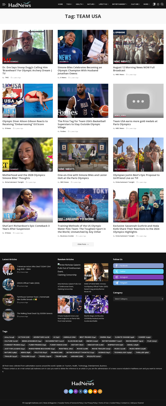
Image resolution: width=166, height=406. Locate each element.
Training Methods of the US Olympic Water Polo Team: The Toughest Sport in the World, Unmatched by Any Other (82, 228)
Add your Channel (137, 403)
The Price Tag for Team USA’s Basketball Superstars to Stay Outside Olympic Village (82, 124)
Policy (81, 403)
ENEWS (92, 341)
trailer (10, 356)
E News (63, 77)
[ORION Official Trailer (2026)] (8, 284)
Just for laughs (14, 349)
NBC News (120, 74)
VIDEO (123, 61)
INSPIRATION (115, 345)
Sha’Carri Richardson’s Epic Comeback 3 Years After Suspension (25, 227)
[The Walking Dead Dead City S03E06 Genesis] (8, 315)
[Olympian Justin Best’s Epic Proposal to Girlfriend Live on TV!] (138, 155)
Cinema (105, 337)
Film (152, 341)
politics (41, 352)
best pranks (88, 337)
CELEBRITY (63, 61)
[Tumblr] (80, 391)
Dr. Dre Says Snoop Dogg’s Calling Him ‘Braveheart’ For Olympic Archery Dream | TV (27, 70)
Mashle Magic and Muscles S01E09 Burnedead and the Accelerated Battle (94, 318)
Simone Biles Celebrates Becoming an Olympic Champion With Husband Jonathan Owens (80, 70)
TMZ (7, 77)
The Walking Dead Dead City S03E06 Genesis (34, 313)
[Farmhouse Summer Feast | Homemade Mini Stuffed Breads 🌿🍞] (8, 300)
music (119, 349)
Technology (123, 352)
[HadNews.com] (19, 4)
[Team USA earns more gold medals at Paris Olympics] (138, 101)
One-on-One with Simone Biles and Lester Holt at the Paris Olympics (82, 176)
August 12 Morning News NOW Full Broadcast (134, 69)
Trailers (28, 356)
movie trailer (101, 349)
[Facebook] (138, 265)
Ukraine (77, 356)
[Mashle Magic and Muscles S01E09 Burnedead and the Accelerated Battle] (96, 304)
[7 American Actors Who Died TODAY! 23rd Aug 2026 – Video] (8, 269)
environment (134, 341)
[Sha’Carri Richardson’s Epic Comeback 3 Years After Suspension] (27, 205)
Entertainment (112, 341)
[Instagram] (138, 277)
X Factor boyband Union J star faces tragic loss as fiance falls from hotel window (69, 318)
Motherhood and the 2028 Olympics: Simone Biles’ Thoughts (23, 176)
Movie (82, 349)
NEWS (117, 61)
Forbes (63, 131)
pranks (56, 352)
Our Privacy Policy (90, 403)
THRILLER (142, 352)
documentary (55, 341)
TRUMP (61, 356)
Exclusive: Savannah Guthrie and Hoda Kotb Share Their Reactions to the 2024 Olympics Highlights (136, 228)
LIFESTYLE (63, 115)
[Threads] (100, 391)
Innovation (95, 345)
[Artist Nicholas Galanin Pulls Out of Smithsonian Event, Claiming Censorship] (70, 272)
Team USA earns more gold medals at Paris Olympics (135, 123)
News (25, 352)
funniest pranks (14, 345)
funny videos (58, 345)
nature (10, 352)
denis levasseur (31, 341)
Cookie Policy (115, 403)
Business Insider (67, 236)
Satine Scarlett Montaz (80, 352)
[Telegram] (138, 282)
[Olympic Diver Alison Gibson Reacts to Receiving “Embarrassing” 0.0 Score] (27, 101)
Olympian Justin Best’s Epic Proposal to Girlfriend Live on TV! (136, 176)
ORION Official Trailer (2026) (28, 283)
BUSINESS (63, 220)
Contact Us (125, 403)
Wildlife (93, 356)
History (77, 345)
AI (56, 337)
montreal (66, 349)
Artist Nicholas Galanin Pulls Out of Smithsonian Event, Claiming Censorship (69, 286)
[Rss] (90, 391)
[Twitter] (138, 271)
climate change (124, 337)
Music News (138, 349)
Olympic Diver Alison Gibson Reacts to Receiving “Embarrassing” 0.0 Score (25, 123)
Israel (133, 345)
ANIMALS (70, 337)
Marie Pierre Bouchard (42, 349)
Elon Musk (75, 341)
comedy (144, 337)
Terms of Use (104, 403)
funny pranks (37, 345)
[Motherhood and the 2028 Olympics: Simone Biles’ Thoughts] (27, 155)
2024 (9, 337)
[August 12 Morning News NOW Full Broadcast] (138, 47)
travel (45, 356)
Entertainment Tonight (14, 182)
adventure (41, 337)
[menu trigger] (5, 4)
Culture (11, 341)
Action (23, 337)
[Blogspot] (95, 391)
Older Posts (82, 244)
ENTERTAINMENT (11, 61)
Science (104, 352)
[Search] (162, 4)
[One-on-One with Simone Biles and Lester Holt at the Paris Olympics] (83, 155)
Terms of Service (71, 403)
